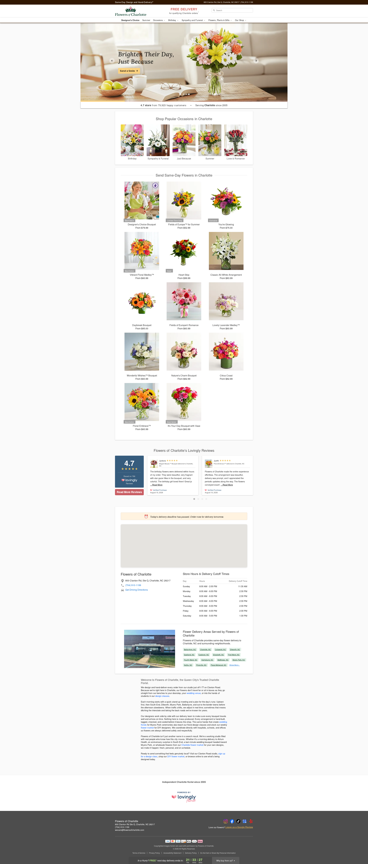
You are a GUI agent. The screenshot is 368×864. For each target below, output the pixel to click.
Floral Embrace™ (220, 463)
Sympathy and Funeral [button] (192, 20)
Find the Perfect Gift (132, 70)
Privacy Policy (154, 853)
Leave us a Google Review (239, 827)
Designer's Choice (130, 20)
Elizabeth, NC (218, 654)
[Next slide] (256, 60)
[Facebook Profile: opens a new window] (232, 821)
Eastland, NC (189, 654)
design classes (162, 695)
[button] (194, 499)
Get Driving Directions (136, 589)
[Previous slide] (112, 60)
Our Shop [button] (240, 20)
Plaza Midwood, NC (219, 665)
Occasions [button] (158, 20)
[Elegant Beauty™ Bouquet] (154, 464)
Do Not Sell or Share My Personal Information (218, 853)
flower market (147, 727)
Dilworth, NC (235, 649)
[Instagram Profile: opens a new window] (226, 821)
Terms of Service (138, 853)
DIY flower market (175, 756)
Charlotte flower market (192, 744)
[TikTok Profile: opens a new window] (238, 821)
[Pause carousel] (180, 94)
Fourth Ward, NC (190, 660)
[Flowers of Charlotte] (135, 11)
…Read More (156, 484)
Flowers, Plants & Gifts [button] (219, 20)
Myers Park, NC (239, 660)
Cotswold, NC (220, 649)
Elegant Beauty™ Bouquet (168, 463)
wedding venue (194, 693)
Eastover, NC (204, 654)
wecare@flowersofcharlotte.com (129, 829)
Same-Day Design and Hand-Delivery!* (134, 2)
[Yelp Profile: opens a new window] (251, 821)
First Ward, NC (234, 654)
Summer (146, 20)
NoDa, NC (188, 665)
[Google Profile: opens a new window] (245, 821)
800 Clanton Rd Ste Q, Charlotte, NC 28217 (135, 824)
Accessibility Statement (172, 853)
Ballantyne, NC (190, 649)
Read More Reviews (129, 492)
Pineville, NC (201, 665)
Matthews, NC (223, 660)
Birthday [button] (172, 20)
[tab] (183, 94)
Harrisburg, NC (207, 660)
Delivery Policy (191, 853)
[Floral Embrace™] (208, 464)
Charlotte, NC (205, 649)
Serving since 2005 (211, 105)
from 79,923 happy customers (163, 105)
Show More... (234, 665)
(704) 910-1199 (133, 585)
